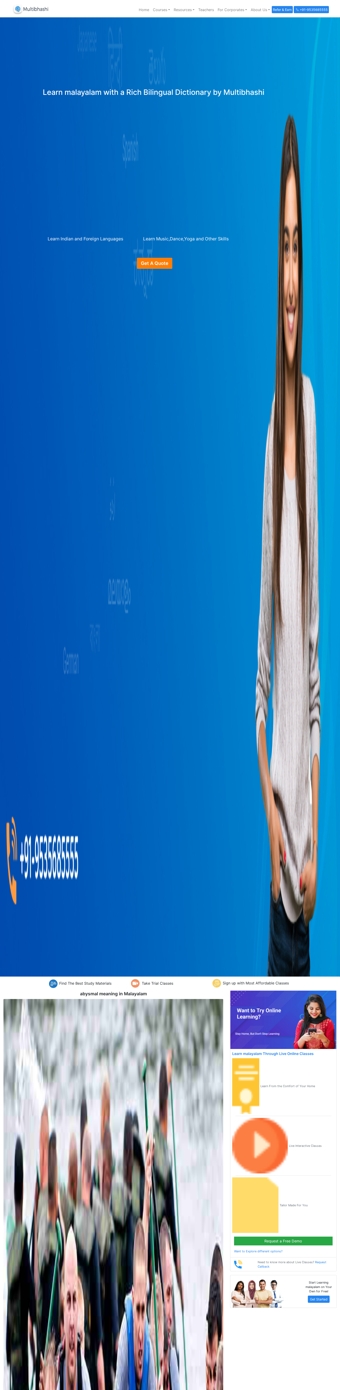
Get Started (319, 1299)
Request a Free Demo (283, 1241)
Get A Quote (154, 263)
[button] (161, 9)
